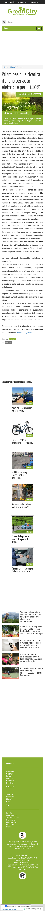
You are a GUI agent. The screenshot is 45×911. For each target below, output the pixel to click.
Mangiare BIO (11, 822)
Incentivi (9, 813)
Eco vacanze (11, 820)
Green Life (10, 797)
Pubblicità (9, 778)
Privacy (9, 776)
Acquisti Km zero (12, 817)
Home (5, 28)
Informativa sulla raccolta (9, 909)
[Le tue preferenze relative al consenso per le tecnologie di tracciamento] (33, 909)
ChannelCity (22, 2)
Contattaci (10, 780)
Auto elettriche (11, 815)
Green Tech (10, 824)
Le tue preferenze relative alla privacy (18, 906)
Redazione (10, 771)
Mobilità (13, 67)
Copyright (9, 773)
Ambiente (9, 794)
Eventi (8, 827)
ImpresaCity (34, 2)
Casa (8, 801)
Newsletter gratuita (24, 332)
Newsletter (10, 783)
